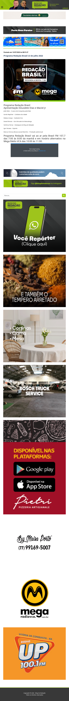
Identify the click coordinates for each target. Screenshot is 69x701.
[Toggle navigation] (2, 7)
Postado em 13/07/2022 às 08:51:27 (16, 52)
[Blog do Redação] (34, 4)
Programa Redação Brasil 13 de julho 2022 (23, 56)
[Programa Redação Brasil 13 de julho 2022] (34, 80)
